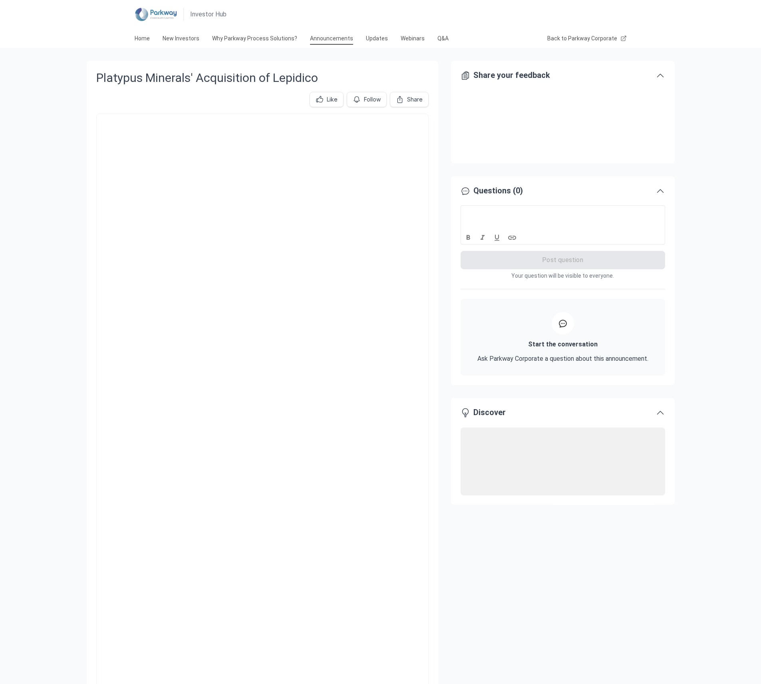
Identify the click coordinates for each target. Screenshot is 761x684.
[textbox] (563, 213)
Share (415, 99)
